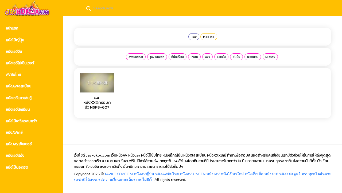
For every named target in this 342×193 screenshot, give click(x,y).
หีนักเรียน (177, 56)
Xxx (207, 56)
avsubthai (136, 56)
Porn (194, 56)
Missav (270, 56)
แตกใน (221, 56)
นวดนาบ (252, 56)
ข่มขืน (236, 56)
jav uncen (157, 56)
